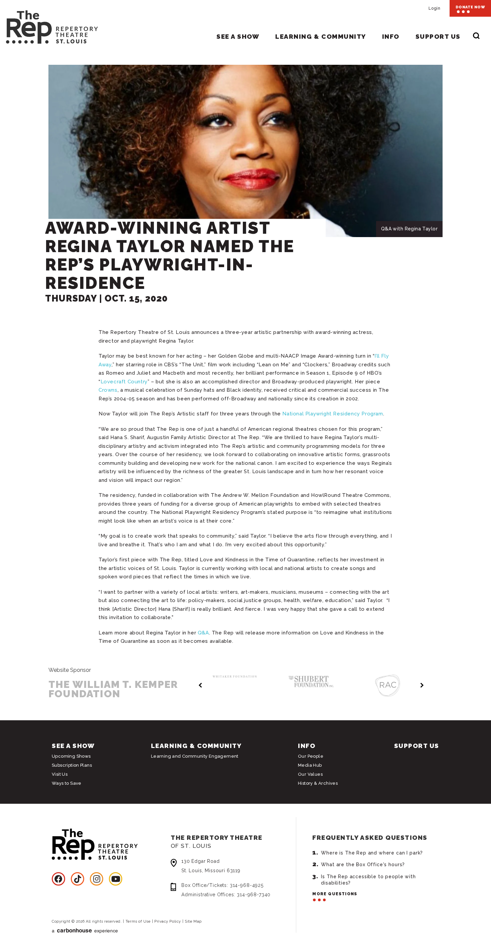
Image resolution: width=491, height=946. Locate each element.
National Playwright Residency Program (332, 414)
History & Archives (318, 783)
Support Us (438, 36)
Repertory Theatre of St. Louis (49, 24)
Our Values (310, 774)
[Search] (476, 36)
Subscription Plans (72, 765)
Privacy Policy (167, 921)
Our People (310, 756)
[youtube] (115, 879)
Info (390, 36)
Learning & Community (320, 36)
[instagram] (96, 879)
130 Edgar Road (210, 866)
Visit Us (59, 774)
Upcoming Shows (71, 756)
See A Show (237, 36)
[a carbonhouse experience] (127, 930)
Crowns (108, 390)
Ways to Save (66, 783)
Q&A (203, 633)
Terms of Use (138, 921)
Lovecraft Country (124, 382)
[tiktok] (77, 879)
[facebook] (58, 879)
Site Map (193, 921)
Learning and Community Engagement (194, 756)
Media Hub (310, 765)
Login (434, 8)
